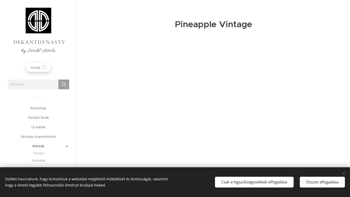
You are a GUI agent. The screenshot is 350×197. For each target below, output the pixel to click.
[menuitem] (38, 108)
